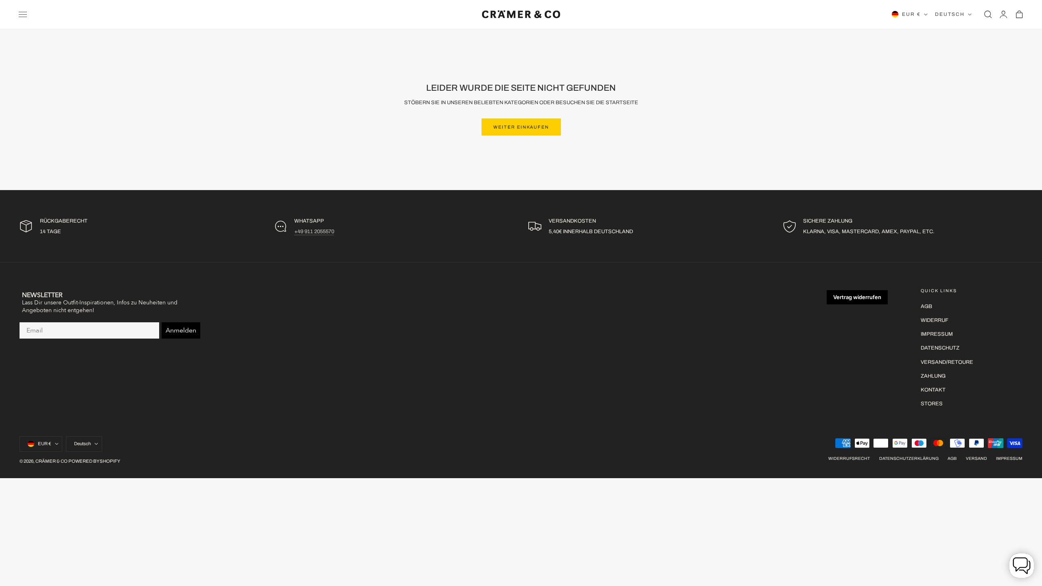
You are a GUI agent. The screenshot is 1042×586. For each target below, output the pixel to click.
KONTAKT (933, 390)
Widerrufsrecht (849, 458)
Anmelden (181, 330)
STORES (932, 404)
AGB (926, 306)
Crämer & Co (51, 461)
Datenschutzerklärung (909, 458)
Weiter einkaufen (521, 127)
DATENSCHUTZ (940, 348)
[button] (23, 14)
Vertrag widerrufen (857, 297)
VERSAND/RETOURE (947, 362)
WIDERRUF (934, 321)
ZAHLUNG (933, 376)
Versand (976, 458)
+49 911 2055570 (314, 231)
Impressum (1009, 458)
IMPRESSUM (937, 334)
